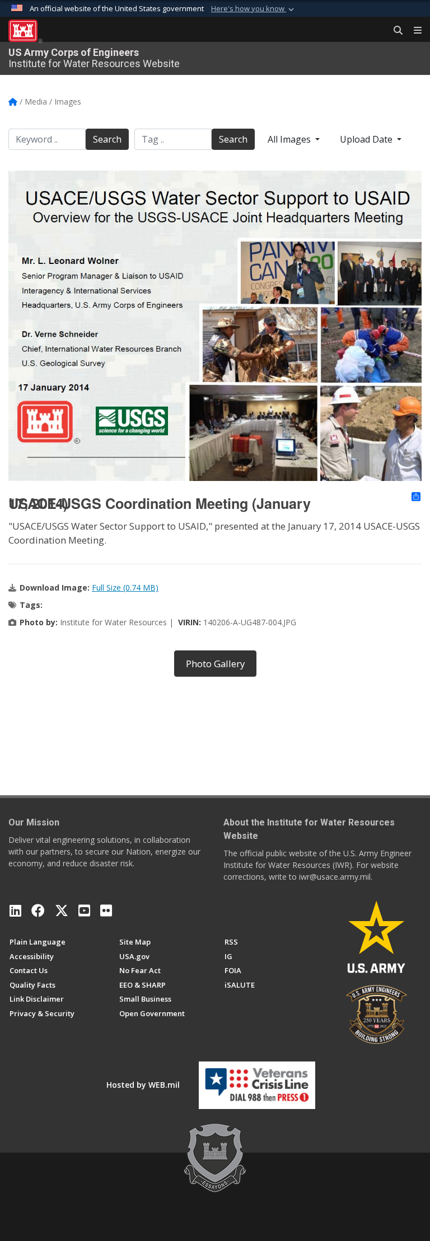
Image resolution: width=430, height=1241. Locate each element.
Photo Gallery (215, 663)
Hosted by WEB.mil (143, 1084)
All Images (290, 139)
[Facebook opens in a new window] (38, 910)
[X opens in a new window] (61, 910)
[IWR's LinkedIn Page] (15, 910)
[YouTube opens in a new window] (84, 910)
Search (107, 139)
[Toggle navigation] (413, 31)
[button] (253, 9)
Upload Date (367, 139)
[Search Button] (394, 31)
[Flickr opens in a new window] (106, 910)
